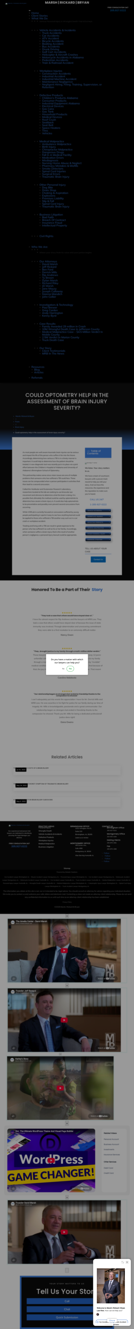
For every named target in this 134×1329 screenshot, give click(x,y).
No (63, 669)
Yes (70, 669)
